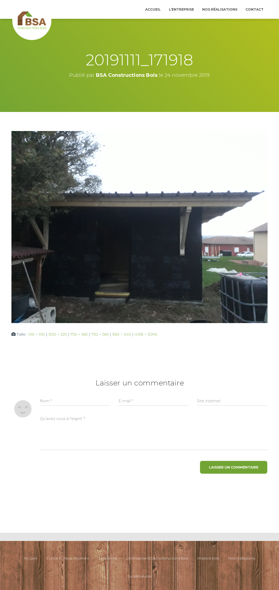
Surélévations (139, 576)
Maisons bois (208, 558)
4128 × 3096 (146, 334)
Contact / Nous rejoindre (67, 558)
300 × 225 (57, 334)
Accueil (153, 9)
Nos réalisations (219, 9)
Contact (254, 9)
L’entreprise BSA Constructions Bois (157, 558)
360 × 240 (121, 334)
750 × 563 (79, 334)
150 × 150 (37, 334)
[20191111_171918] (139, 226)
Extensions (108, 558)
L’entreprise (181, 9)
